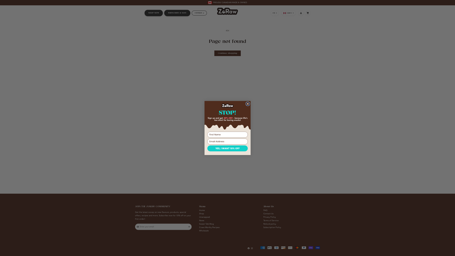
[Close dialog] (248, 104)
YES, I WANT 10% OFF (227, 148)
